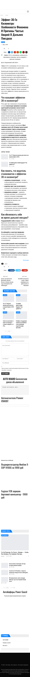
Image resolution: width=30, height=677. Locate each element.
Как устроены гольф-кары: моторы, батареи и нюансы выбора (17, 564)
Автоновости (5, 535)
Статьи (3, 42)
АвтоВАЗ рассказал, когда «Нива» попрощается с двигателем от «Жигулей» (23, 282)
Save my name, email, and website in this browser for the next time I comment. (15, 369)
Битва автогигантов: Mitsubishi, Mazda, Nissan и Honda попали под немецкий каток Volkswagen (7, 282)
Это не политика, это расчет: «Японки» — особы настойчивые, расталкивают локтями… (14, 553)
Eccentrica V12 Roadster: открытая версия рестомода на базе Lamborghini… (18, 571)
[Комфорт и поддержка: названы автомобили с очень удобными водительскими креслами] (21, 315)
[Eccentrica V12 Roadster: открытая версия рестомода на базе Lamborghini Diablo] (4, 572)
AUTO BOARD (5, 640)
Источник (26, 260)
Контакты (5, 645)
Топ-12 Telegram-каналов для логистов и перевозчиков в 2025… (19, 156)
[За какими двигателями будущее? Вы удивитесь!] (4, 164)
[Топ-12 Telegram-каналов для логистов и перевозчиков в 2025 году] (4, 156)
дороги (6, 263)
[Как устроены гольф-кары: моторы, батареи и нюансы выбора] (4, 565)
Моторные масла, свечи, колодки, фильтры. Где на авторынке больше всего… (17, 579)
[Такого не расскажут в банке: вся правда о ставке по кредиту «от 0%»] (8, 315)
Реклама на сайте (7, 643)
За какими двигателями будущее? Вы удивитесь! (18, 163)
